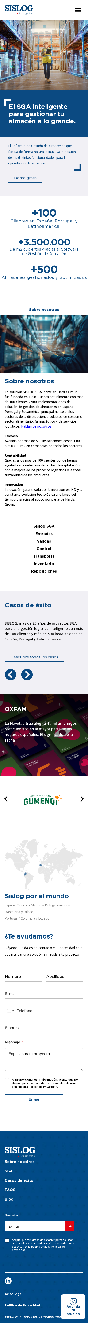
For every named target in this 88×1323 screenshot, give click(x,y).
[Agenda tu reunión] (73, 1301)
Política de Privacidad (22, 1305)
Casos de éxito (19, 1181)
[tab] (44, 310)
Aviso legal (13, 1294)
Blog (9, 1199)
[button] (78, 10)
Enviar (34, 1099)
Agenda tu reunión (73, 1310)
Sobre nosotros (19, 1162)
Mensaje (14, 1042)
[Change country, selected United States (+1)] (10, 1011)
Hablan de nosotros (36, 426)
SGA (9, 1171)
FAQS (10, 1190)
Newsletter (12, 1215)
